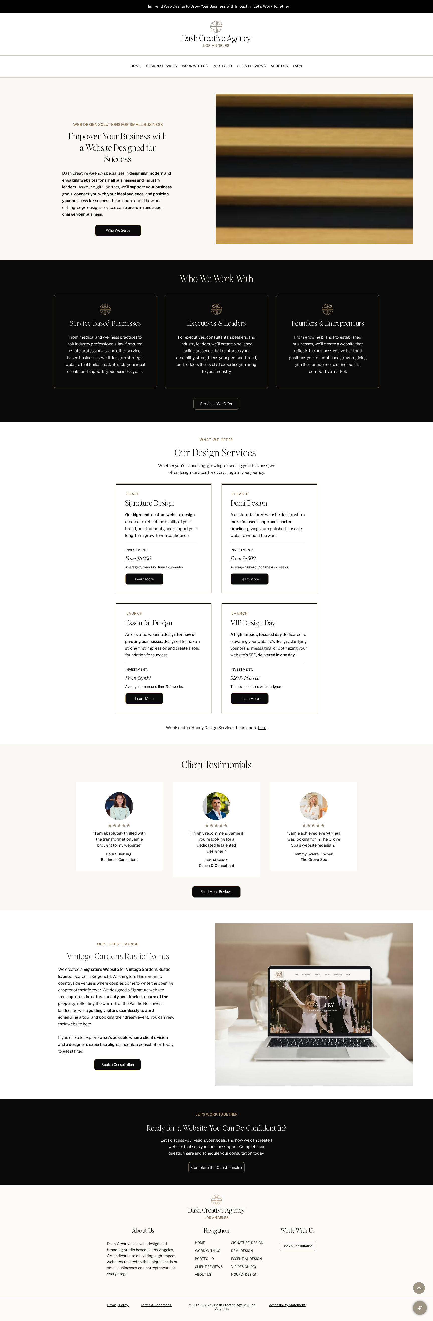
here (262, 727)
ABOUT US (203, 1274)
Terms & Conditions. (156, 1305)
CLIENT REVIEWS (209, 1267)
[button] (161, 66)
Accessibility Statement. (287, 1305)
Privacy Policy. (118, 1305)
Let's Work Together (271, 6)
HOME (200, 1243)
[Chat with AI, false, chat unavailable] (420, 1308)
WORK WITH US (207, 1251)
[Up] (419, 1288)
